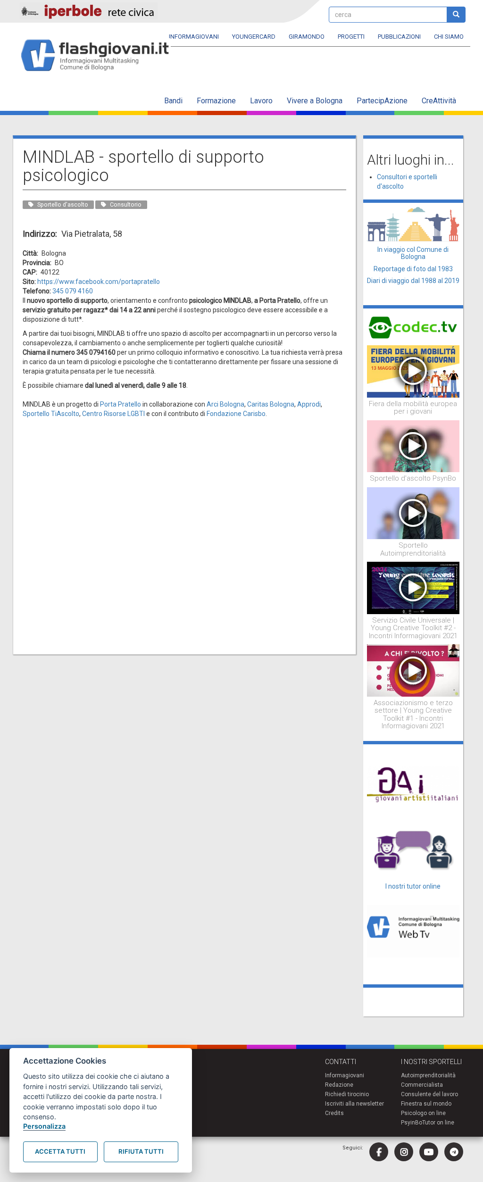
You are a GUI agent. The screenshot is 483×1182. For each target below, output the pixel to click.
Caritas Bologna (270, 404)
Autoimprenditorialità (428, 1075)
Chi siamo (449, 36)
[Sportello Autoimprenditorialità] (413, 512)
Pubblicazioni (399, 36)
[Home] (99, 56)
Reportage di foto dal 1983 (413, 269)
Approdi (309, 404)
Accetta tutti (60, 1151)
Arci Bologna (225, 404)
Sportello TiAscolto (51, 413)
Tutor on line (438, 1122)
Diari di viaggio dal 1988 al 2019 (413, 280)
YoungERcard (253, 36)
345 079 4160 (72, 291)
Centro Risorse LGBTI (113, 413)
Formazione (216, 100)
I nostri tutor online (413, 886)
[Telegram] (453, 1151)
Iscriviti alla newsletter (354, 1103)
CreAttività (439, 100)
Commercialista (422, 1085)
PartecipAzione (382, 100)
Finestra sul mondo (426, 1103)
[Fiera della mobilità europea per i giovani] (413, 371)
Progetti (351, 36)
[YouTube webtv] (428, 1151)
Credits (334, 1113)
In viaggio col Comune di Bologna (413, 253)
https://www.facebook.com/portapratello (98, 281)
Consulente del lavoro (429, 1094)
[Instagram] (403, 1151)
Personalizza (44, 1126)
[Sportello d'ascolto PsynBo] (413, 445)
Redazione (339, 1085)
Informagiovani (194, 36)
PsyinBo (411, 1122)
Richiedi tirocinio (347, 1094)
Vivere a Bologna (314, 100)
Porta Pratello (120, 404)
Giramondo (307, 36)
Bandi (173, 100)
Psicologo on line (423, 1113)
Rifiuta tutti (141, 1151)
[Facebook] (378, 1151)
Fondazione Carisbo (236, 413)
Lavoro (261, 100)
